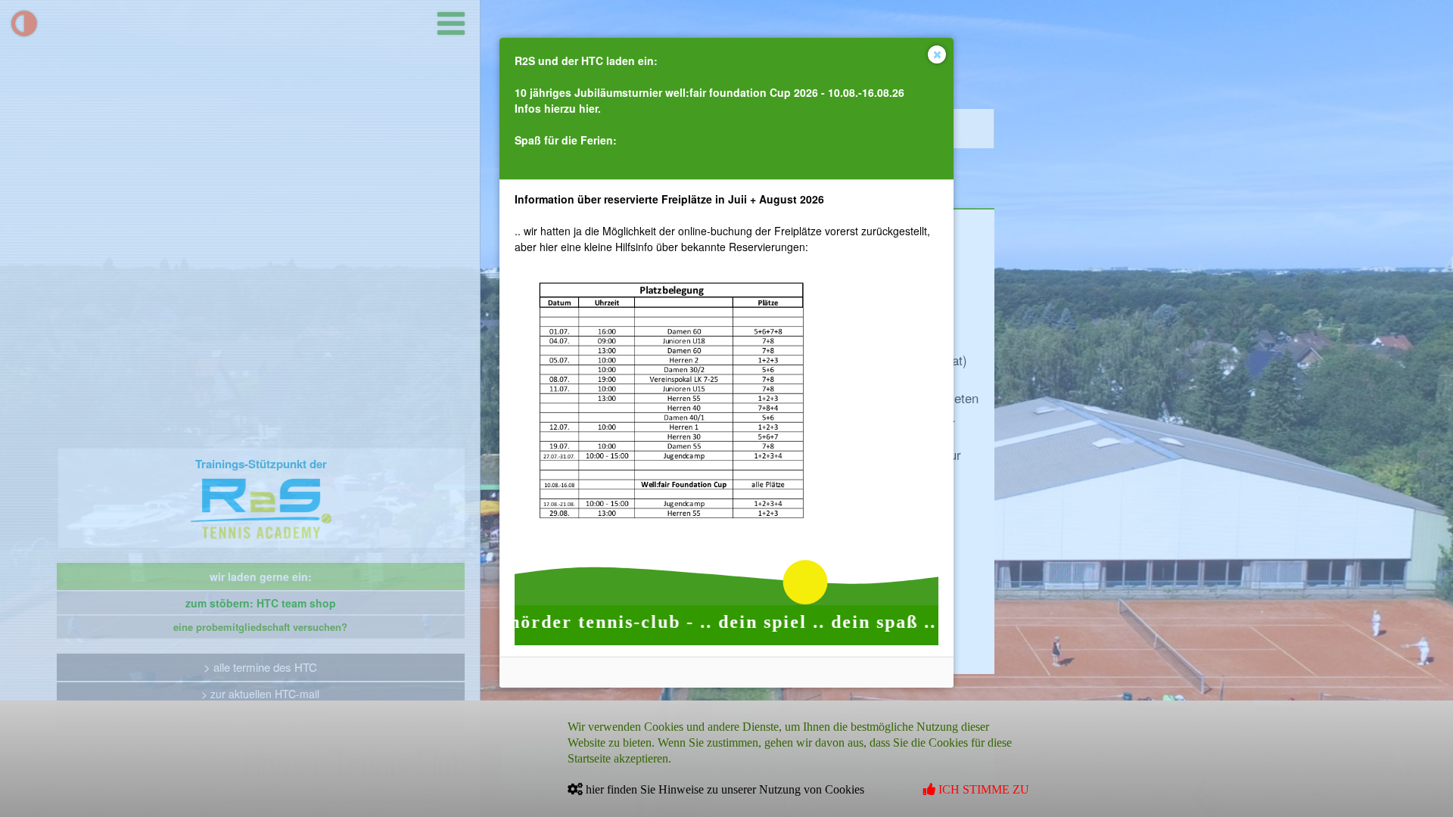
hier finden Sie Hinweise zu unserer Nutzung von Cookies (723, 789)
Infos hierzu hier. (558, 108)
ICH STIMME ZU (982, 789)
